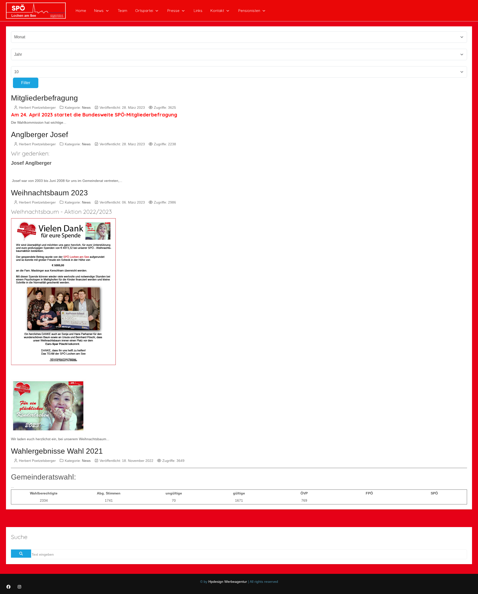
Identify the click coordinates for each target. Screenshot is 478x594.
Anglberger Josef (39, 134)
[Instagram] (19, 587)
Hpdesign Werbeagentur (227, 582)
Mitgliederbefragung (44, 98)
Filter (25, 83)
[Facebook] (8, 587)
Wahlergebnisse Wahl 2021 (57, 451)
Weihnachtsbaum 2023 (49, 193)
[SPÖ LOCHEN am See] (36, 10)
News (86, 107)
